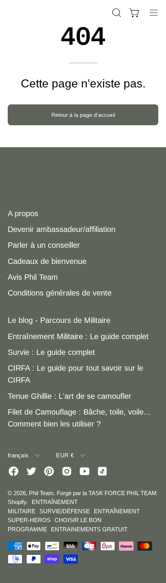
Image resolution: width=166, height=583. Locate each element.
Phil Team (41, 493)
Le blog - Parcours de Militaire (59, 320)
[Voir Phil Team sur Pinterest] (49, 471)
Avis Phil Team (33, 277)
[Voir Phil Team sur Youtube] (84, 471)
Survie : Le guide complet (51, 352)
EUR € (65, 455)
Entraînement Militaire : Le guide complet (78, 336)
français (18, 455)
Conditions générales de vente (60, 293)
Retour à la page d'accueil (83, 115)
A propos (23, 213)
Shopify (17, 502)
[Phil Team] (46, 12)
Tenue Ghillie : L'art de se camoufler (69, 396)
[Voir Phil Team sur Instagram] (67, 471)
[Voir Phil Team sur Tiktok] (102, 471)
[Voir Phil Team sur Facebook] (13, 471)
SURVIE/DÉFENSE (64, 511)
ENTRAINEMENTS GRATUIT (89, 529)
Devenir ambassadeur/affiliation (61, 229)
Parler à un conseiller (44, 245)
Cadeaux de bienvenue (47, 261)
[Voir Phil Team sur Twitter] (31, 471)
